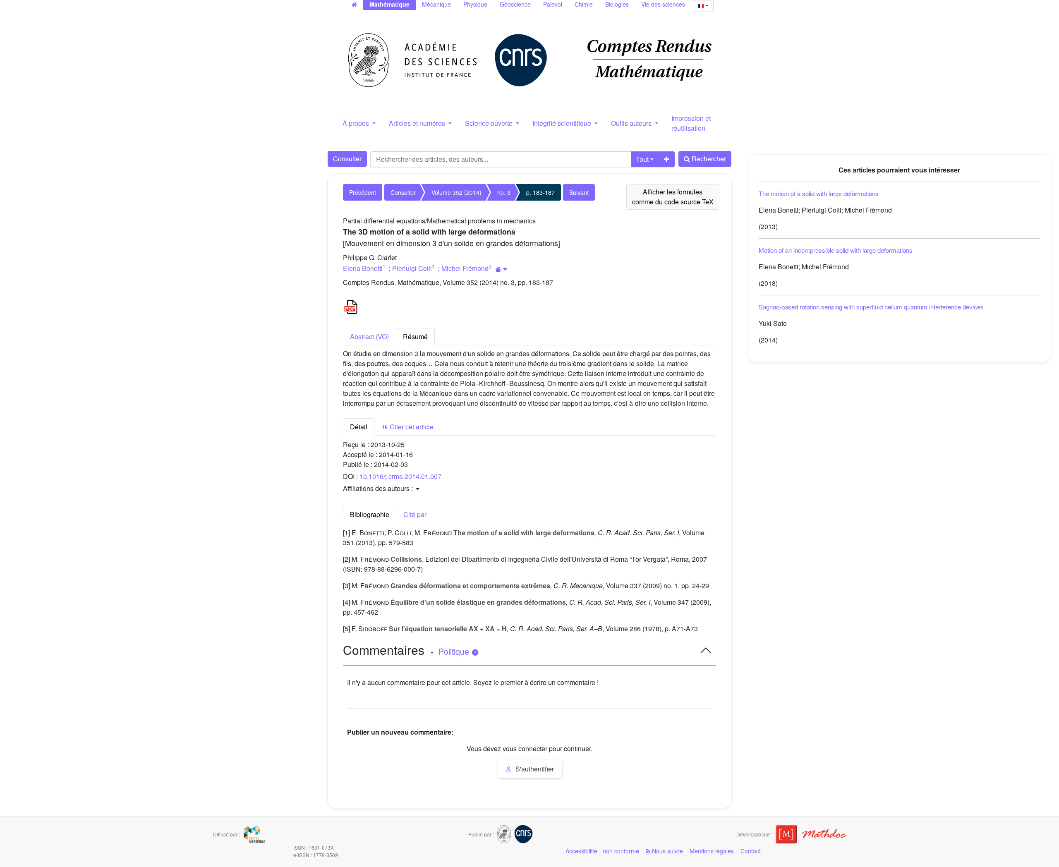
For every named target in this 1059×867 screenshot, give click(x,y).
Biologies (617, 4)
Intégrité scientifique (562, 123)
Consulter (347, 158)
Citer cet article (411, 426)
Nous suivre (666, 851)
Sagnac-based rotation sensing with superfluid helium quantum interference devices (871, 306)
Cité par (414, 514)
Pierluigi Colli (412, 268)
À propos (357, 123)
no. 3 (503, 192)
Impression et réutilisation (691, 123)
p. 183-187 (540, 192)
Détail (358, 426)
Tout (642, 159)
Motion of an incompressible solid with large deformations (836, 250)
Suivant (579, 192)
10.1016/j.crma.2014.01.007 (400, 476)
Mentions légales (712, 851)
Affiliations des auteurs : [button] (378, 488)
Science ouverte (489, 123)
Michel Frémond (465, 268)
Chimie (584, 4)
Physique (475, 4)
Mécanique (436, 4)
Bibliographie (369, 514)
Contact (750, 851)
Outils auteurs (632, 123)
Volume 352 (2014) (456, 192)
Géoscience (515, 4)
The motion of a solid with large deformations (819, 193)
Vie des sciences (663, 4)
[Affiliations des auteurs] (501, 269)
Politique (454, 651)
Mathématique (389, 4)
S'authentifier (534, 769)
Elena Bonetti (363, 268)
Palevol (552, 4)
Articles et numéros (418, 123)
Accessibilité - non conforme (602, 851)
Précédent (362, 192)
